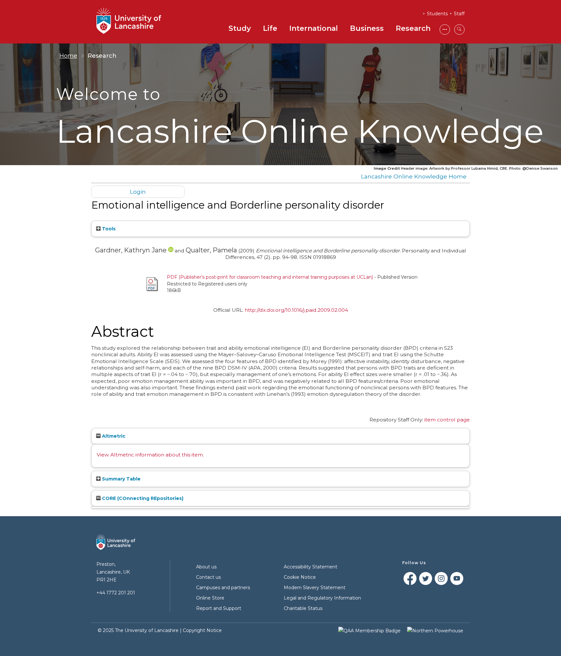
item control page (447, 420)
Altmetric (113, 436)
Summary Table (121, 479)
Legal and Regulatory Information (322, 598)
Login (138, 191)
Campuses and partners (223, 587)
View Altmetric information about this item (150, 455)
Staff (459, 14)
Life (270, 28)
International (313, 28)
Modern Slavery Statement (314, 587)
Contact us (208, 577)
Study (240, 28)
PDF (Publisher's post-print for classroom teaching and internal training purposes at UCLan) (270, 277)
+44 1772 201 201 (115, 593)
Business (367, 28)
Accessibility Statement (310, 567)
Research (413, 28)
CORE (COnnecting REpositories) (142, 498)
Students (437, 14)
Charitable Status (303, 608)
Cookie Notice (300, 577)
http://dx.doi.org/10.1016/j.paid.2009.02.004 (296, 310)
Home (68, 55)
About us (206, 567)
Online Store (210, 598)
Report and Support (218, 608)
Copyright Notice (202, 630)
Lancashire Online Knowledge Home (414, 176)
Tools (108, 229)
